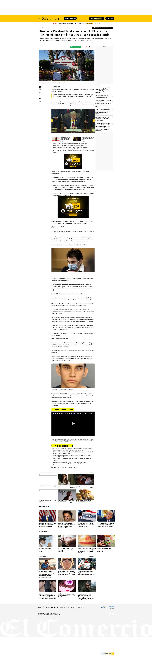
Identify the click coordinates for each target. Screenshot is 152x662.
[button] (73, 423)
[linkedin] (55, 607)
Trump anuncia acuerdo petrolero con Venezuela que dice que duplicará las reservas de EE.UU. (105, 524)
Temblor (76, 23)
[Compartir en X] (40, 95)
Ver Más (75, 467)
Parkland (70, 467)
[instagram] (49, 607)
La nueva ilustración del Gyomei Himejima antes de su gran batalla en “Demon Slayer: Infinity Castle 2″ (66, 573)
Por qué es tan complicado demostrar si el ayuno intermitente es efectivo (106, 550)
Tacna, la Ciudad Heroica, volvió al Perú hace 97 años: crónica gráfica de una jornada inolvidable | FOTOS (103, 112)
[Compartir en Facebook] (40, 92)
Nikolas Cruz (64, 467)
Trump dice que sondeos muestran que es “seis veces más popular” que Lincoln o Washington (47, 524)
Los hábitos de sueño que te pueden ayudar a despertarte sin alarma (47, 550)
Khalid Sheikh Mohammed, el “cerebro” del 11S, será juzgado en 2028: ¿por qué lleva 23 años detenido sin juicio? (66, 525)
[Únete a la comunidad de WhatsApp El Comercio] (75, 47)
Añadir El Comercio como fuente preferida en (102, 27)
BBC (58, 467)
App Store (73, 607)
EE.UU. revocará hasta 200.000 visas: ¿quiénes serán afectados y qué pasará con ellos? (86, 524)
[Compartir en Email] (40, 98)
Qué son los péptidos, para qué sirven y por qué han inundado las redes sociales (66, 550)
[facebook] (43, 607)
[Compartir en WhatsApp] (40, 89)
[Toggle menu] (39, 18)
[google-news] (58, 607)
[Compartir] (40, 87)
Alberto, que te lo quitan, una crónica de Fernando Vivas (101, 96)
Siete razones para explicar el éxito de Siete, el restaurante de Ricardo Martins (102, 118)
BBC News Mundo (56, 86)
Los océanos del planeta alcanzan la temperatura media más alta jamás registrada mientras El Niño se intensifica (87, 550)
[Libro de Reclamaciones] (111, 607)
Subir (111, 614)
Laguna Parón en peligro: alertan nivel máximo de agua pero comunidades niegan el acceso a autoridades (102, 90)
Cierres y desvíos (82, 23)
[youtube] (52, 607)
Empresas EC (89, 23)
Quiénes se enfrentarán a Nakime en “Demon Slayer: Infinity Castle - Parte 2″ (66, 595)
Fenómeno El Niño (62, 23)
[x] (46, 607)
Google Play (80, 607)
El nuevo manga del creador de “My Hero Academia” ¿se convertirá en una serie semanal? (86, 573)
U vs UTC (96, 23)
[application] (73, 424)
